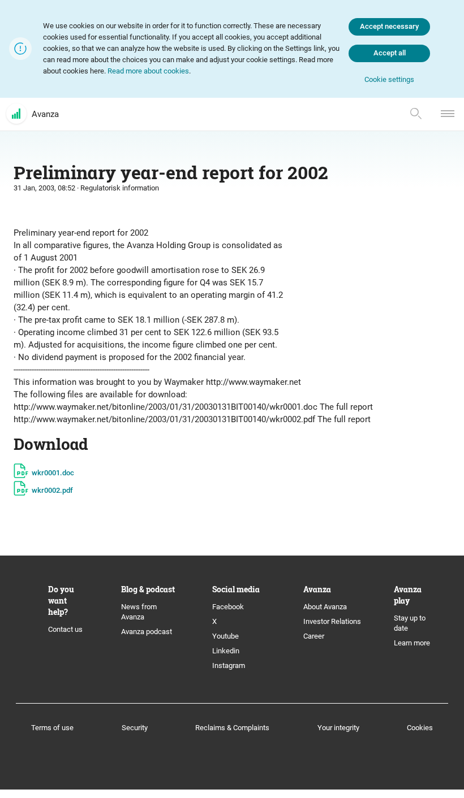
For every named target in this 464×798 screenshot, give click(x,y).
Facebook (228, 606)
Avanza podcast (146, 631)
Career (313, 636)
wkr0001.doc (53, 473)
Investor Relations (332, 621)
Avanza (45, 114)
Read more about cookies (148, 71)
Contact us (65, 629)
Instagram (228, 665)
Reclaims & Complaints (232, 727)
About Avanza (325, 606)
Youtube (225, 636)
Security (135, 727)
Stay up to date (410, 623)
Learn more (412, 643)
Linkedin (225, 651)
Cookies (420, 727)
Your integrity (338, 727)
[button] (389, 80)
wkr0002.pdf (52, 490)
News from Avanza (139, 611)
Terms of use (52, 727)
